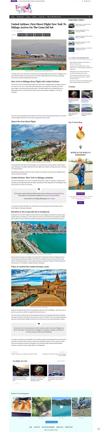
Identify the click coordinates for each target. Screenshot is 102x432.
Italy (89, 198)
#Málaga (48, 193)
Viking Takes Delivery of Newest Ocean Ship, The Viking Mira (83, 36)
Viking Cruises (84, 97)
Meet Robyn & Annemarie (48, 427)
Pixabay (49, 162)
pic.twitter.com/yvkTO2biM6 (50, 195)
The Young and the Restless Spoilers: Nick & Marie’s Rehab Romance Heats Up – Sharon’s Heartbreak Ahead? (80, 77)
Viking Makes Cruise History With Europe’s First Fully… (82, 42)
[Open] (21, 407)
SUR (30, 310)
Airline (32, 375)
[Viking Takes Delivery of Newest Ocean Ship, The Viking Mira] (71, 38)
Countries (15, 375)
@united (29, 193)
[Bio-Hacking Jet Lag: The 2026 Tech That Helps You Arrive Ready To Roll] (56, 370)
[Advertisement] (66, 9)
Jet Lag (50, 375)
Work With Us (59, 427)
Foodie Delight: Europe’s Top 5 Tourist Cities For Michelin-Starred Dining (33, 1)
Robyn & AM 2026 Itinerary (54, 16)
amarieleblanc (21, 398)
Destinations (20, 16)
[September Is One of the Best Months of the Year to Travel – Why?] (21, 370)
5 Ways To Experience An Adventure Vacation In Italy (24, 354)
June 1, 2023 (51, 198)
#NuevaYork (58, 193)
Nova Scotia (83, 198)
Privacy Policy (69, 427)
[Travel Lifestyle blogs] (80, 134)
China (87, 198)
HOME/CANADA (80, 193)
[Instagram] (29, 415)
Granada (53, 341)
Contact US (37, 427)
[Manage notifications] (99, 429)
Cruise (28, 16)
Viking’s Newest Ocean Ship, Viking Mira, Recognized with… (83, 25)
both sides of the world (18, 86)
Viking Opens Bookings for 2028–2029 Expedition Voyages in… (83, 48)
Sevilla (60, 341)
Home (12, 16)
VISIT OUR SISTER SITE (80, 58)
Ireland (79, 198)
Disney (34, 16)
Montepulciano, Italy (85, 196)
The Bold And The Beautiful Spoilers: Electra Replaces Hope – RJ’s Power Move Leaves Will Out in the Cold (81, 68)
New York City (78, 196)
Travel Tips (41, 16)
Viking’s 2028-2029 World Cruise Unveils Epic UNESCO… (82, 30)
